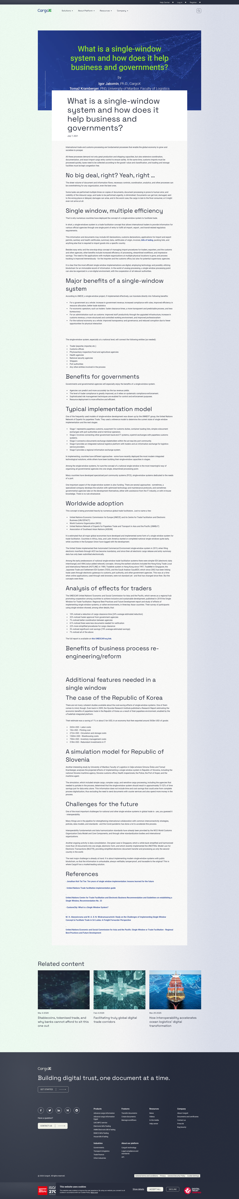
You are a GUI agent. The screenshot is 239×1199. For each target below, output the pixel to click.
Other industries (100, 1158)
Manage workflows (128, 1120)
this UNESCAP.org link (101, 638)
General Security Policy (176, 1176)
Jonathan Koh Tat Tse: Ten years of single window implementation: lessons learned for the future (110, 881)
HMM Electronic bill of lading (104, 1130)
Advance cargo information (104, 1113)
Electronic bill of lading (102, 1126)
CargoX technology (128, 1148)
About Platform (85, 10)
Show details (138, 1189)
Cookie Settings (193, 1176)
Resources (105, 10)
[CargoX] (45, 10)
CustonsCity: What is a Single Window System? (87, 907)
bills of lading (147, 240)
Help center (153, 1124)
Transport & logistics (101, 1151)
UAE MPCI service (100, 1123)
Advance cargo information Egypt (104, 1118)
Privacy (163, 1176)
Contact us (181, 1120)
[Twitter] (50, 1110)
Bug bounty (181, 1127)
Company (122, 10)
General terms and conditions (146, 1176)
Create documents (128, 1117)
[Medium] (68, 1110)
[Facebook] (41, 1110)
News (151, 1113)
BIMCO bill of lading (101, 1133)
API (122, 1157)
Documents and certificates (187, 1117)
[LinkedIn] (59, 1110)
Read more (94, 1192)
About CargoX (182, 1113)
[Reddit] (77, 1110)
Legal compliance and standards (129, 1152)
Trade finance (99, 1155)
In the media (154, 1120)
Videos (152, 1117)
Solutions (66, 10)
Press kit (180, 1124)
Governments (99, 1148)
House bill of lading (101, 1137)
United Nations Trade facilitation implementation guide (91, 888)
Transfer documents (129, 1113)
